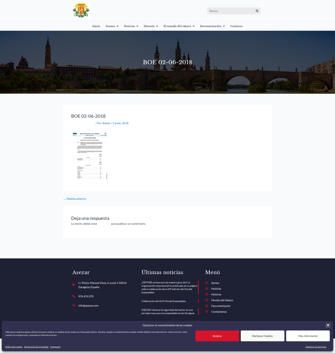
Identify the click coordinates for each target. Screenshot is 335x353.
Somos (110, 26)
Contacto (236, 26)
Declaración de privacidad (36, 346)
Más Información (308, 335)
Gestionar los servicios (316, 346)
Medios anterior (74, 198)
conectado (104, 223)
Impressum (55, 346)
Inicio (96, 26)
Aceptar (217, 335)
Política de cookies (13, 346)
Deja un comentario (83, 123)
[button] (328, 325)
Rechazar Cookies (262, 335)
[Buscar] (257, 11)
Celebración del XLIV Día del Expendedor (164, 301)
